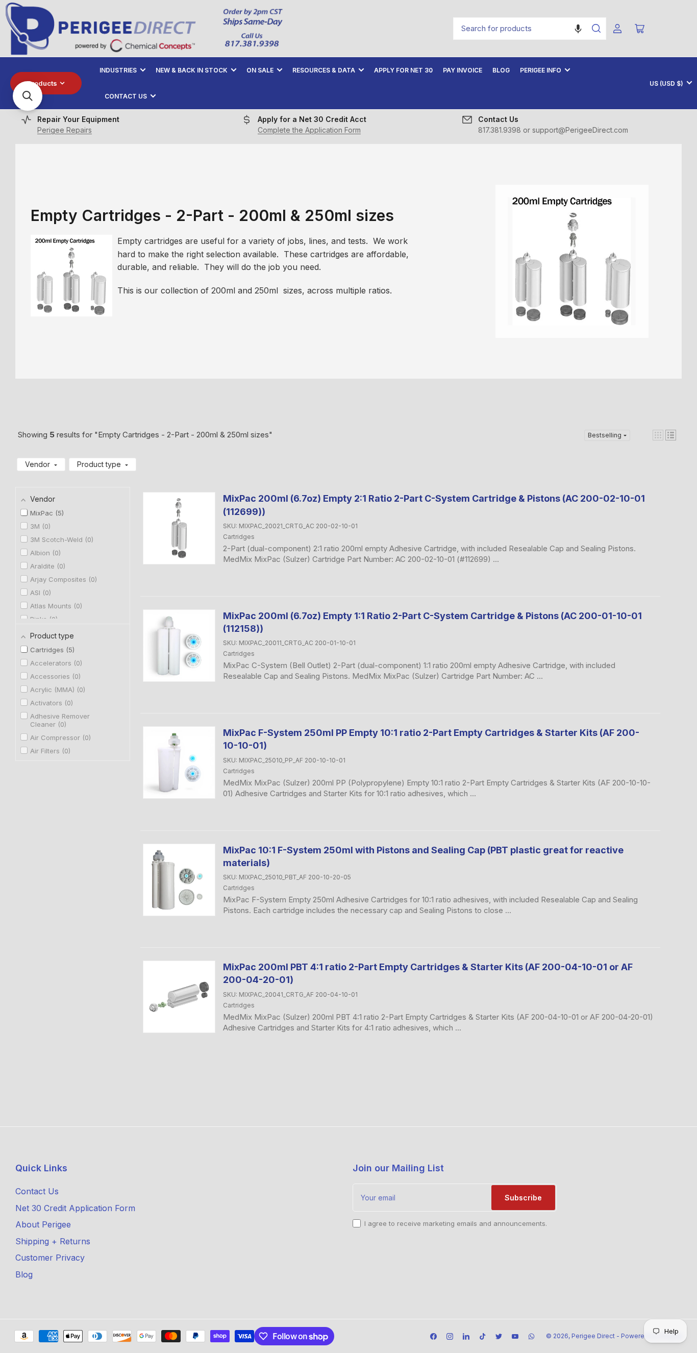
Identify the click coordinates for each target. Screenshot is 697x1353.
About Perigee (43, 1224)
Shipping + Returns (52, 1241)
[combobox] (529, 28)
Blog (501, 70)
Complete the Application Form (309, 130)
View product (254, 575)
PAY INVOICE (462, 70)
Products (42, 83)
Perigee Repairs (64, 130)
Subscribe (523, 1197)
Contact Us (126, 96)
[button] (578, 28)
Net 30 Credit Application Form (75, 1208)
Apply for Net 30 (403, 70)
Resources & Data (323, 70)
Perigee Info (540, 70)
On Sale (259, 70)
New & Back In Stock (192, 70)
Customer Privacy (50, 1257)
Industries (118, 70)
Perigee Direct (593, 1336)
